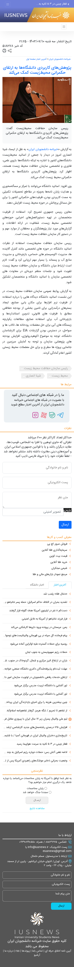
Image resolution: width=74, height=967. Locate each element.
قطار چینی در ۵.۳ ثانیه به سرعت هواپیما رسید (42, 744)
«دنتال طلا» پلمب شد (55, 594)
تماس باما (37, 951)
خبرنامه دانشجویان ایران (60, 59)
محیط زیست (60, 375)
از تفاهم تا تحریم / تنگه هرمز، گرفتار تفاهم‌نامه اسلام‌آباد (37, 711)
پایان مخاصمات (35, 789)
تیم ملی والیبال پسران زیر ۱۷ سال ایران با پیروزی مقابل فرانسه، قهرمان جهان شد (34, 719)
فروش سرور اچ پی (57, 544)
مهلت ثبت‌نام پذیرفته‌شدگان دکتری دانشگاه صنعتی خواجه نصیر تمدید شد (34, 669)
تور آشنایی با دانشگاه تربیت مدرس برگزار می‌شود (40, 686)
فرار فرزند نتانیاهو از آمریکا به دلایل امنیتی (44, 619)
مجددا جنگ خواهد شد (35, 793)
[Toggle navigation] (7, 4)
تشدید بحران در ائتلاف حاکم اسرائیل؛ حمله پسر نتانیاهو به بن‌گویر (34, 602)
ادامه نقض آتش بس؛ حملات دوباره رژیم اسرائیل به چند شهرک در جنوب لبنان (34, 752)
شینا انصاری (33, 375)
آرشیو (37, 955)
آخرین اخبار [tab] (60, 585)
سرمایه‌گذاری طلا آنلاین (54, 550)
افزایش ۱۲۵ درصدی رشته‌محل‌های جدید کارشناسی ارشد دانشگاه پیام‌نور (34, 728)
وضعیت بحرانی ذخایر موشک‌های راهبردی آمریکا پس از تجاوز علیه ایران (34, 761)
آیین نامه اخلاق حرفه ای (57, 951)
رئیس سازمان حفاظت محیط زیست (46, 368)
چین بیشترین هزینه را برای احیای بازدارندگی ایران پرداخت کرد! (34, 702)
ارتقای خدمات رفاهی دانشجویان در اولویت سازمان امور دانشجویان (34, 677)
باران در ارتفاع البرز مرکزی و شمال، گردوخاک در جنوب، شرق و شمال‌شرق (34, 661)
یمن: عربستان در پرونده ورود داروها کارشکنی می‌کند (39, 627)
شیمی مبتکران (59, 568)
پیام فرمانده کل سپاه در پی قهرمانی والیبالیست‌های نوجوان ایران (34, 636)
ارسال (65, 524)
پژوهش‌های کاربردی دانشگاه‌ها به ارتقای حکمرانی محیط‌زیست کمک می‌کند (37, 70)
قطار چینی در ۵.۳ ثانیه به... (51, 4)
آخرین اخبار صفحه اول (36, 59)
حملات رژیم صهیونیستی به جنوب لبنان (46, 652)
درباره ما (8, 951)
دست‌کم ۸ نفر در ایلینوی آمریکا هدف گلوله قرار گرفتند (38, 611)
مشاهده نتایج (37, 809)
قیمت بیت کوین (58, 556)
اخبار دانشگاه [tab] (37, 585)
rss (17, 951)
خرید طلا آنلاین (58, 562)
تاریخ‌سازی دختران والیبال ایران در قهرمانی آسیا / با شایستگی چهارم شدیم (34, 736)
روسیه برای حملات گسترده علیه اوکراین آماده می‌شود (38, 644)
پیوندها (25, 951)
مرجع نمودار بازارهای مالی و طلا (49, 575)
